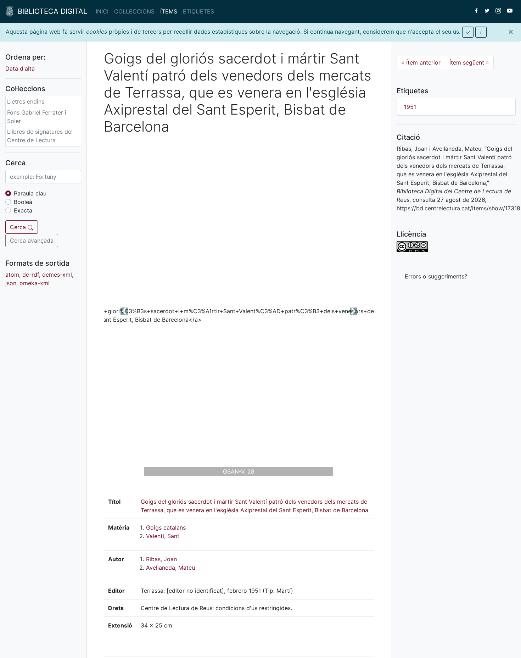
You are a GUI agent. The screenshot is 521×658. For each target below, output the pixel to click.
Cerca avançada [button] (32, 240)
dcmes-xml (57, 274)
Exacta (23, 210)
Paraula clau (30, 193)
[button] (124, 311)
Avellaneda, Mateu (170, 567)
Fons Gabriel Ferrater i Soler (36, 117)
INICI (102, 11)
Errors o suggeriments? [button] (436, 276)
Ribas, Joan (161, 559)
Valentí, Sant (162, 536)
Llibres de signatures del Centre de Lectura (40, 136)
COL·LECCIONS (134, 11)
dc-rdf (30, 274)
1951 (410, 106)
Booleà (23, 201)
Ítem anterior (421, 62)
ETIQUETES (198, 11)
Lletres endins (25, 101)
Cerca (19, 227)
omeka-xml (34, 283)
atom (12, 274)
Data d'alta (20, 68)
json (10, 283)
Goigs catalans (166, 527)
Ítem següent (469, 62)
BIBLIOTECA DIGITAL (50, 11)
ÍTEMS (168, 11)
